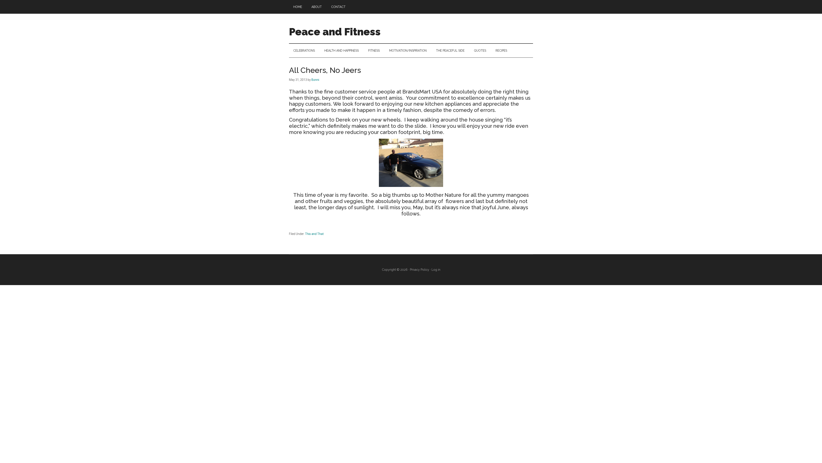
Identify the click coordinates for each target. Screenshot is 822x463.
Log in (436, 269)
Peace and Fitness (335, 32)
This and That (314, 234)
